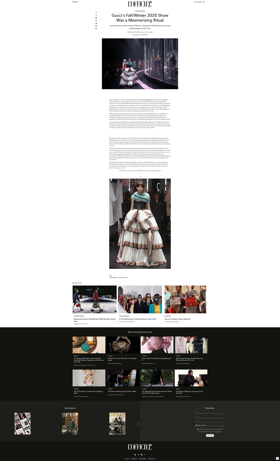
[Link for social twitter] (135, 455)
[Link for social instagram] (141, 455)
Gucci (126, 277)
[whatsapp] (96, 26)
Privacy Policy (218, 431)
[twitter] (96, 23)
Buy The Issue (198, 2)
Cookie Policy (151, 458)
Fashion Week (140, 11)
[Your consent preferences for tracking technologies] (277, 458)
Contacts (127, 458)
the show (166, 105)
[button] (169, 223)
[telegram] (96, 28)
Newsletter (134, 458)
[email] (96, 12)
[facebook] (96, 15)
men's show (120, 154)
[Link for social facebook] (138, 455)
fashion (120, 277)
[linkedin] (96, 20)
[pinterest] (96, 18)
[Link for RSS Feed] (145, 455)
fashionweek (113, 277)
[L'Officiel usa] (140, 4)
